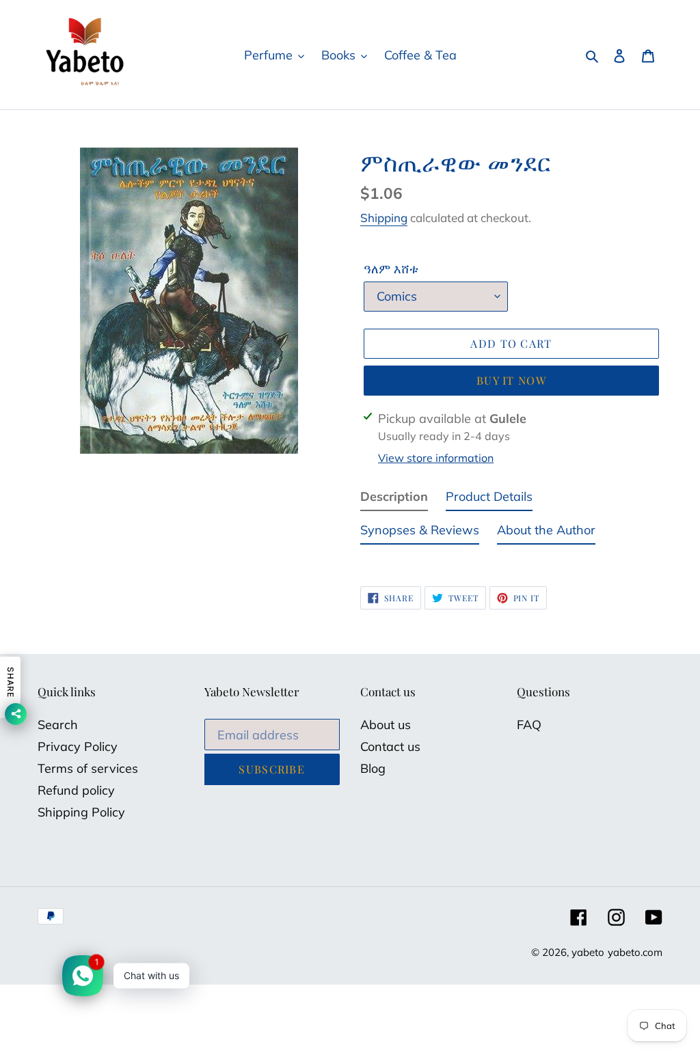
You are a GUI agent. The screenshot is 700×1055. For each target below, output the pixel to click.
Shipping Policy (81, 812)
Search (58, 724)
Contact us (390, 746)
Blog (373, 768)
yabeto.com (635, 952)
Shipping (383, 217)
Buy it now (511, 380)
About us (385, 724)
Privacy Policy (78, 746)
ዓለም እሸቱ (391, 269)
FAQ (529, 724)
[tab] (394, 499)
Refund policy (76, 790)
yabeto (587, 952)
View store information (436, 458)
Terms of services (88, 768)
